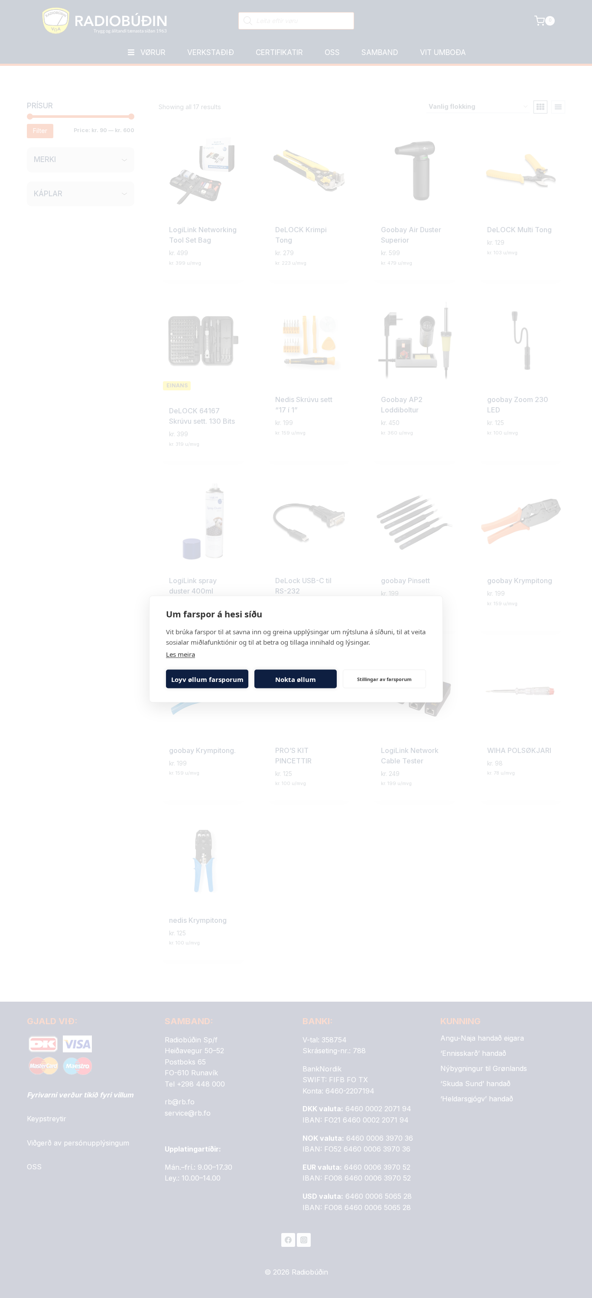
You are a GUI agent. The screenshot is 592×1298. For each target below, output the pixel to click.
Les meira (180, 654)
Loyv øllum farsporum (207, 679)
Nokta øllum (295, 679)
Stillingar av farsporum (384, 678)
